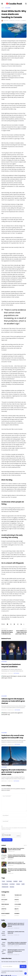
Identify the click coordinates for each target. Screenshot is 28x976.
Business (17, 913)
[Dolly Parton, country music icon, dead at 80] (4, 933)
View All (25, 845)
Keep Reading (16, 673)
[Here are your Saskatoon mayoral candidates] (14, 650)
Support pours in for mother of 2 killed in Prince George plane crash (16, 863)
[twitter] (4, 975)
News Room (5, 20)
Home (2, 7)
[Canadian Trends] (14, 3)
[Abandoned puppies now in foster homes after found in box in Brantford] (4, 951)
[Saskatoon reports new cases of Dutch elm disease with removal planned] (4, 925)
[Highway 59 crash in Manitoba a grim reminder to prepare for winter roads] (14, 756)
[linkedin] (8, 975)
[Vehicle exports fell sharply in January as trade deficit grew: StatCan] (14, 684)
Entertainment (5, 913)
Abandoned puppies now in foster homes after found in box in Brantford (16, 951)
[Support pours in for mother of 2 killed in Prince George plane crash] (4, 864)
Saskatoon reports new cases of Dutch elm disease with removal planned (16, 925)
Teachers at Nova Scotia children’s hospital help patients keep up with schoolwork (16, 856)
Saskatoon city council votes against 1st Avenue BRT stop (12, 736)
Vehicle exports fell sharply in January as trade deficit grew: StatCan (13, 701)
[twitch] (10, 975)
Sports (17, 899)
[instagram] (6, 975)
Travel (3, 895)
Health (16, 909)
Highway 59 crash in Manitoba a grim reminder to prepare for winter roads (13, 772)
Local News (7, 7)
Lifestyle (3, 909)
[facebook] (1, 975)
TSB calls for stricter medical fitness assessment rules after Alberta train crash (17, 870)
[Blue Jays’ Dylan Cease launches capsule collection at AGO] (4, 850)
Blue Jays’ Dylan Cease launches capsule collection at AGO (16, 849)
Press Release (5, 904)
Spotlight (4, 899)
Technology (18, 895)
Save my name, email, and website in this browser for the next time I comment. (13, 828)
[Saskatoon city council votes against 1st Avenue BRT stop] (14, 721)
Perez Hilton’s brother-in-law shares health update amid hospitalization (17, 943)
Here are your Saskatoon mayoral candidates (11, 665)
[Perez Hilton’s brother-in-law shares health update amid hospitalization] (4, 944)
